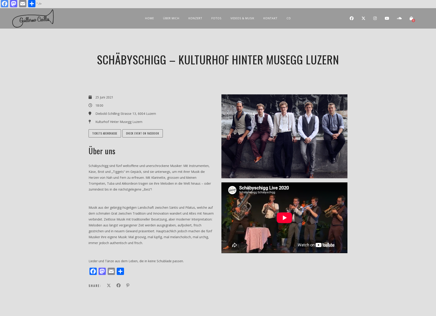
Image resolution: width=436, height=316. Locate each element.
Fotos (216, 18)
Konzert (195, 18)
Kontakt (270, 18)
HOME (149, 18)
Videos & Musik (242, 18)
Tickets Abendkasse (104, 133)
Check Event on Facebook (142, 133)
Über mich (171, 18)
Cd (289, 18)
